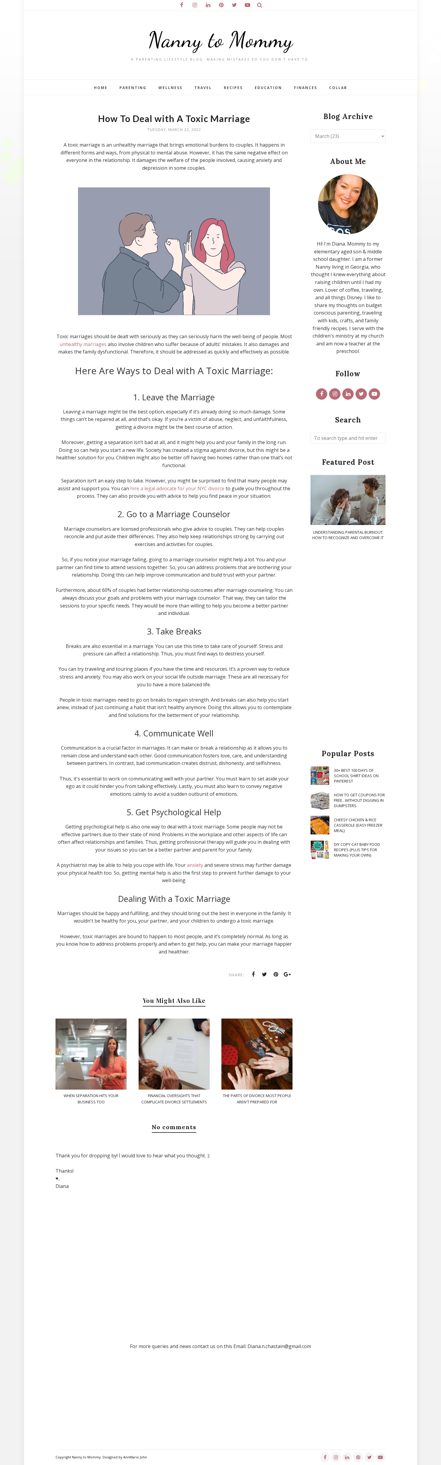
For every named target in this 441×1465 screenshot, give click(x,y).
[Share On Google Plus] (287, 974)
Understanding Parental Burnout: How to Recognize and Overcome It (348, 535)
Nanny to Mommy (220, 39)
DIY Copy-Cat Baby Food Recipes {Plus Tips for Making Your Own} (357, 850)
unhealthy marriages (82, 344)
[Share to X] (264, 974)
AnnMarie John (135, 1457)
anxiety (195, 865)
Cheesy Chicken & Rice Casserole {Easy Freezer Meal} (358, 825)
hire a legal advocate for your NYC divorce (177, 488)
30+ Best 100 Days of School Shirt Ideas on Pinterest (356, 776)
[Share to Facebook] (253, 974)
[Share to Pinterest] (276, 974)
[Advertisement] (348, 645)
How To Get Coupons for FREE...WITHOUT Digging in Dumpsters (359, 800)
